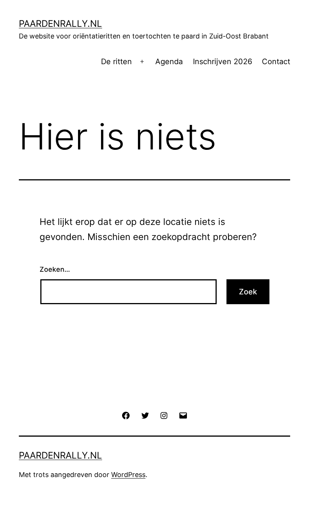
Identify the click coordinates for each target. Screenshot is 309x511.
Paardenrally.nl (60, 23)
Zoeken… (55, 269)
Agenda (169, 61)
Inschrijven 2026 (222, 61)
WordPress (128, 475)
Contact (276, 61)
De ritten (116, 61)
